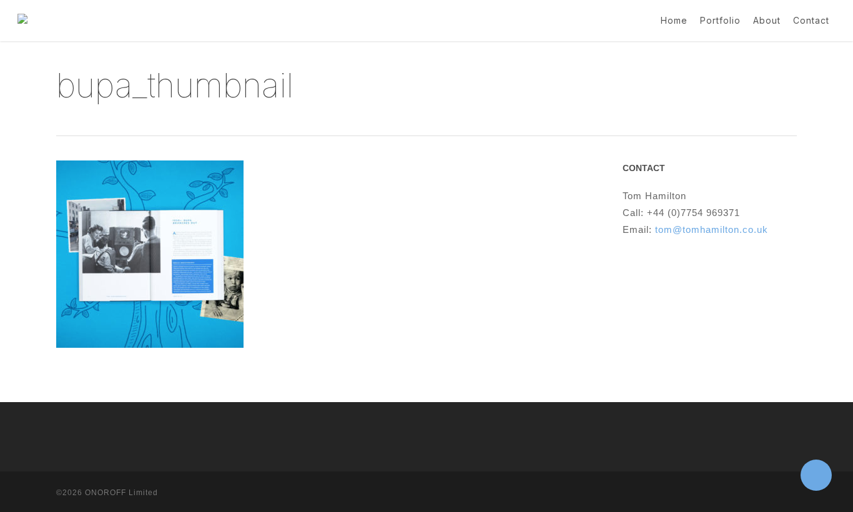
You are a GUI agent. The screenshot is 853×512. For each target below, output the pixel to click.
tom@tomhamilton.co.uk (711, 229)
